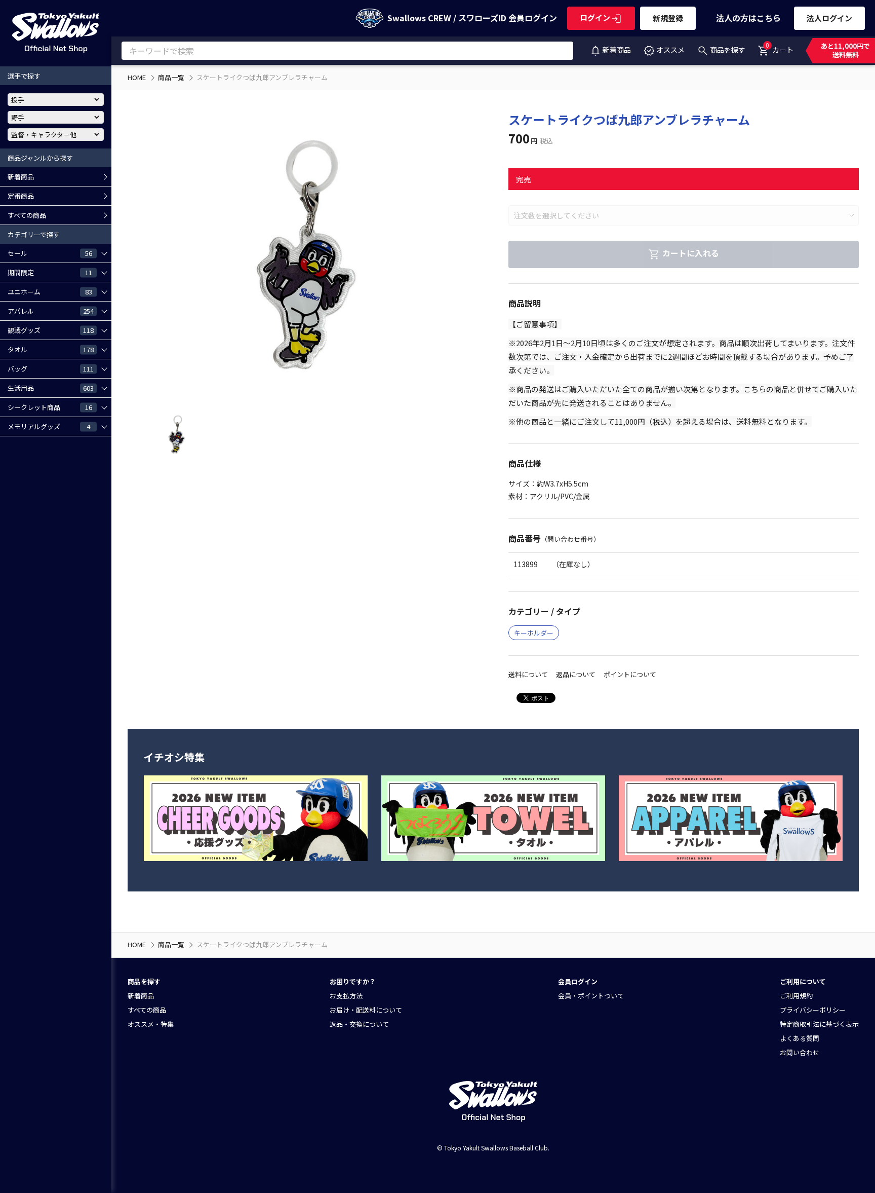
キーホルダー (533, 633)
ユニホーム (50, 291)
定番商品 (21, 196)
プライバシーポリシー (813, 1010)
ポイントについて (630, 674)
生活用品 (51, 388)
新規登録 (668, 18)
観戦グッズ (51, 330)
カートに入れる (690, 253)
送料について (528, 674)
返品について (575, 674)
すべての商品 (27, 215)
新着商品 (617, 50)
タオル (51, 349)
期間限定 (50, 272)
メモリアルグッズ (49, 426)
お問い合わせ (799, 1052)
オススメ (670, 50)
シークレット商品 (50, 407)
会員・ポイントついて (591, 995)
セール (50, 253)
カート (779, 48)
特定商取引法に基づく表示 (819, 1024)
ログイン (595, 17)
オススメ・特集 (151, 1024)
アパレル (51, 311)
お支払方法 (346, 995)
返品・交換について (359, 1024)
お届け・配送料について (366, 1010)
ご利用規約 (796, 995)
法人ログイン (829, 18)
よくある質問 (799, 1038)
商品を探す (727, 50)
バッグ (51, 368)
